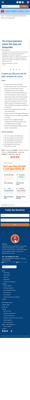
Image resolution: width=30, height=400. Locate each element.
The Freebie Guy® (2, 11)
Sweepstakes (11, 205)
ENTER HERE (15, 156)
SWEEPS (21, 11)
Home (2, 16)
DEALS (8, 11)
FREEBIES (14, 11)
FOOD (27, 11)
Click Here (21, 152)
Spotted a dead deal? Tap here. (10, 63)
